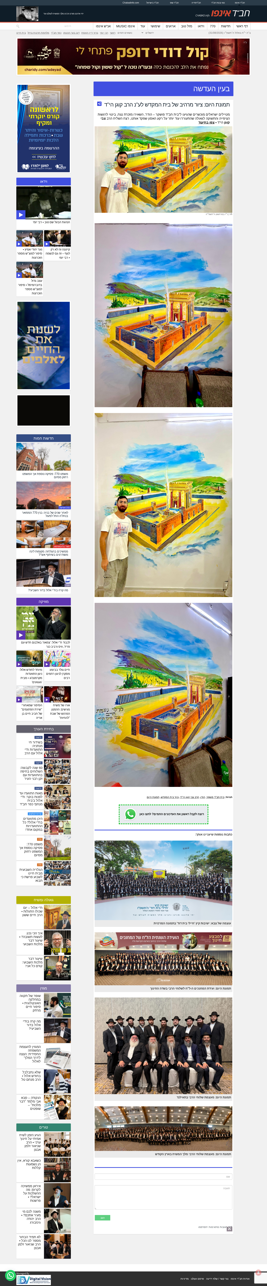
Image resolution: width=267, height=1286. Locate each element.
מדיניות (185, 1278)
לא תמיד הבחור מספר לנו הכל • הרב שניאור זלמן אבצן (29, 1242)
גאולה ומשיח (43, 900)
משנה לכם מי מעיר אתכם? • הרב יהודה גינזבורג (31, 1217)
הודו (203, 797)
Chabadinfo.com (131, 2)
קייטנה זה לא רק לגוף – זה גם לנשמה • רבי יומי (58, 253)
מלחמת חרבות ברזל (38, 32)
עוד (142, 26)
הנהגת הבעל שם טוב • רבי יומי (51, 222)
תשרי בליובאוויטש (62, 546)
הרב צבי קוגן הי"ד (189, 797)
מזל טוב (186, 26)
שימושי (155, 26)
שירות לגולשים (35, 865)
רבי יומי (104, 32)
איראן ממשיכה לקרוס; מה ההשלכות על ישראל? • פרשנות (31, 1193)
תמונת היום (153, 797)
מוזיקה (44, 602)
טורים (43, 1127)
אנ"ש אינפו (103, 26)
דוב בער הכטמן (71, 32)
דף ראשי (242, 26)
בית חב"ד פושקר (215, 797)
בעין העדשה (65, 508)
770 (212, 26)
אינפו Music (125, 26)
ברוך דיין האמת (89, 32)
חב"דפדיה (196, 2)
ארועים (170, 26)
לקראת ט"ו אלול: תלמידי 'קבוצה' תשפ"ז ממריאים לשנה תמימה (31, 773)
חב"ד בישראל (152, 2)
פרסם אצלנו (197, 1278)
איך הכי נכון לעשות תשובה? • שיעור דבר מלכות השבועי (31, 938)
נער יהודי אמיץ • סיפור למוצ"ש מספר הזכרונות (29, 253)
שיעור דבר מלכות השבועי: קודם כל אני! (32, 962)
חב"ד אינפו (240, 2)
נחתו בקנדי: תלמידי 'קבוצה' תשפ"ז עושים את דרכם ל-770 (31, 747)
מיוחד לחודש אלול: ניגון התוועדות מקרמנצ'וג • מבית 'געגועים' (30, 676)
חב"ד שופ (174, 2)
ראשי (112, 32)
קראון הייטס (36, 737)
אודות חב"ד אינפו (240, 1278)
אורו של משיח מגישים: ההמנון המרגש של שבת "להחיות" (60, 711)
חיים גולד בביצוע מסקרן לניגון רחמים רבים (58, 674)
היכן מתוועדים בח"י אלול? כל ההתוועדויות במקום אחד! (33, 875)
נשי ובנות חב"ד (218, 2)
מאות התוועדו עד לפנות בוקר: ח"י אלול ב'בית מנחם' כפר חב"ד (31, 849)
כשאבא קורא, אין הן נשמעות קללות (29, 1164)
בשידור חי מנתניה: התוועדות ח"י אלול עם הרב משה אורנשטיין (32, 800)
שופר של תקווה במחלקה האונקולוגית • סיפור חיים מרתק (30, 1003)
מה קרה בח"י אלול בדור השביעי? (32, 1025)
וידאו (201, 26)
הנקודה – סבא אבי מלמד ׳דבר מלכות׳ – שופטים (30, 1103)
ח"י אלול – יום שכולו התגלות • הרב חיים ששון (32, 911)
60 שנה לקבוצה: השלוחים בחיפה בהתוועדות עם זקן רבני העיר (31, 824)
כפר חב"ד (56, 32)
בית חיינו (21, 32)
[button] (10, 1275)
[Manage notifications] (258, 1272)
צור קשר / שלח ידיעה (217, 1278)
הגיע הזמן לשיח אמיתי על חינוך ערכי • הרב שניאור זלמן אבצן (30, 1142)
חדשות (225, 26)
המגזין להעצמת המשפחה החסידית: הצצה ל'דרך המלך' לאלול (30, 1054)
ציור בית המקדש (170, 797)
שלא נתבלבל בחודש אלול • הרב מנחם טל (31, 1075)
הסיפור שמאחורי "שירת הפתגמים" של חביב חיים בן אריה (31, 711)
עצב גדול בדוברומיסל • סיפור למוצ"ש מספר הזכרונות (30, 287)
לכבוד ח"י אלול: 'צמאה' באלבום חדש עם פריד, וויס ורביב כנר (45, 644)
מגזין (68, 585)
